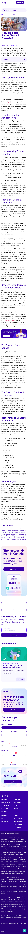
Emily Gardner (13, 45)
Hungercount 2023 (10, 320)
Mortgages (4, 811)
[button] (26, 2)
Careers (16, 805)
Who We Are (17, 802)
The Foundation (5, 805)
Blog (2, 818)
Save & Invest (6, 663)
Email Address (7, 628)
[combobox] (14, 10)
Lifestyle (3, 14)
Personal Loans (5, 802)
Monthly (14, 727)
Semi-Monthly (14, 731)
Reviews (16, 808)
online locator (10, 103)
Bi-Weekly (14, 735)
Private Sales (4, 808)
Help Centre (4, 821)
